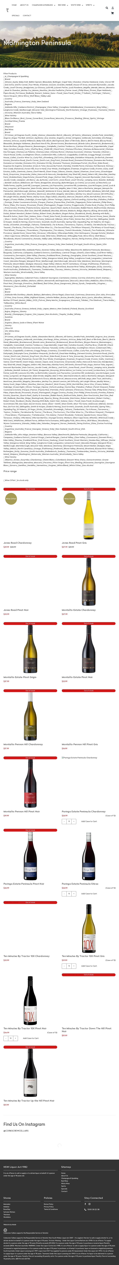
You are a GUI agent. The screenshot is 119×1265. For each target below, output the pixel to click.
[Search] (107, 7)
